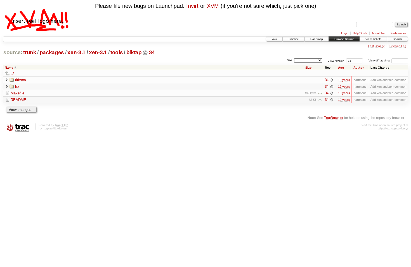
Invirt (192, 6)
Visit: (290, 60)
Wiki (274, 38)
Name (9, 67)
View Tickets (373, 38)
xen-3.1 (76, 52)
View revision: (336, 60)
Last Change (376, 45)
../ (12, 73)
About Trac (379, 33)
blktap (134, 52)
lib (17, 86)
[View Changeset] (331, 80)
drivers (20, 80)
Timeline (293, 38)
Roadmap (316, 38)
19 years (344, 80)
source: (12, 52)
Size (308, 67)
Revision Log (397, 45)
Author (358, 67)
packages (52, 52)
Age (341, 67)
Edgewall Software (55, 128)
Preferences (398, 33)
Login (344, 33)
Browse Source (344, 38)
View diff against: (380, 60)
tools (116, 52)
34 (152, 52)
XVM (213, 6)
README (18, 100)
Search (397, 38)
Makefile (17, 93)
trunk (29, 52)
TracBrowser (333, 118)
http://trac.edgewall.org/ (393, 128)
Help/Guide (360, 33)
